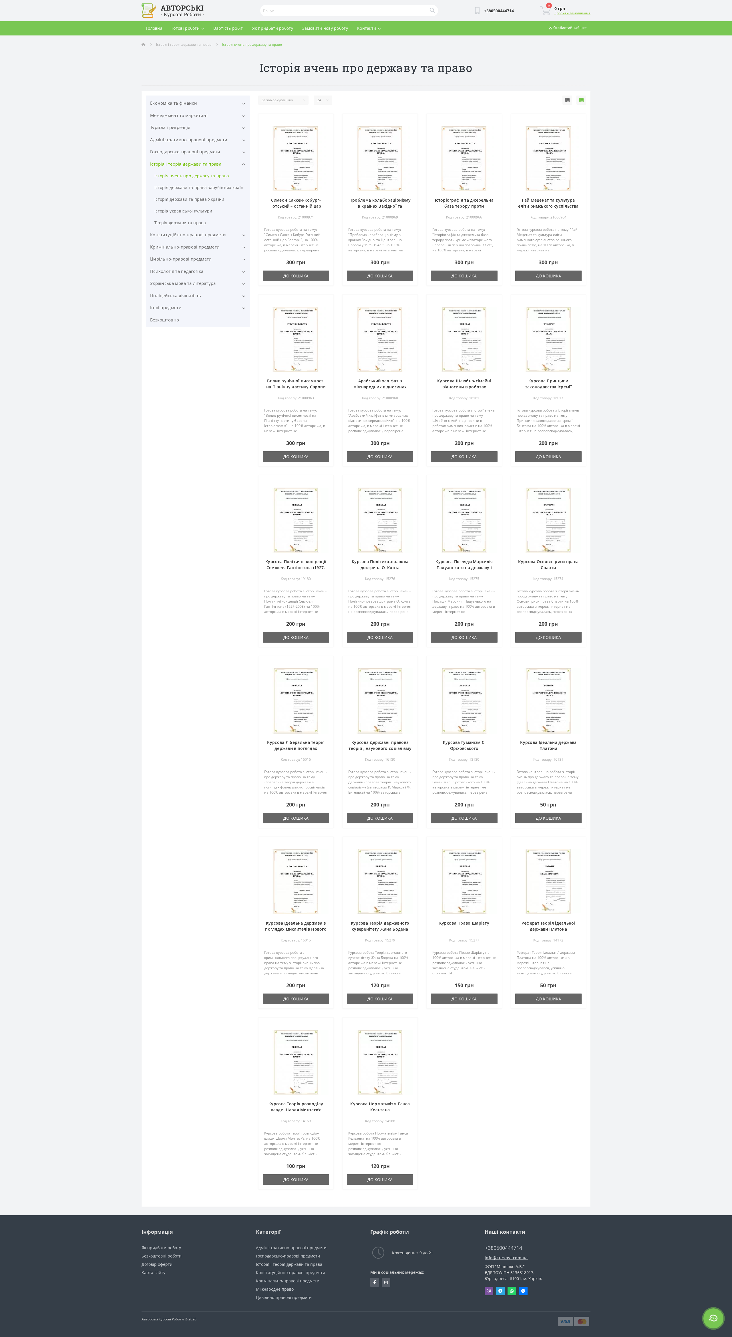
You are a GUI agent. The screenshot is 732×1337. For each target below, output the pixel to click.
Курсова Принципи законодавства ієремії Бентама (548, 387)
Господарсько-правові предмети (185, 151)
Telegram (500, 1291)
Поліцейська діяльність (175, 295)
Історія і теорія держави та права (184, 44)
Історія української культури (183, 211)
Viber (489, 1291)
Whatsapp (512, 1291)
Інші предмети (166, 307)
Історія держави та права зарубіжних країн (198, 187)
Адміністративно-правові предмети (189, 139)
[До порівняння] (324, 130)
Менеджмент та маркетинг (179, 115)
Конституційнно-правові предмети (188, 234)
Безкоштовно (164, 320)
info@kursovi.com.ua (506, 1257)
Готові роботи (186, 28)
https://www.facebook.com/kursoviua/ (374, 1282)
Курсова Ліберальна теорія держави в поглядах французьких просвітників (296, 748)
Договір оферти (157, 1264)
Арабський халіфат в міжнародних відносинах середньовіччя (380, 387)
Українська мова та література (183, 283)
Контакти (366, 28)
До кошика (296, 276)
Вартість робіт (228, 28)
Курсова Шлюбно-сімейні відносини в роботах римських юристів (464, 387)
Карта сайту (153, 1272)
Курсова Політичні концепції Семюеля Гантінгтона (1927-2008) (295, 567)
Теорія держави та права (180, 222)
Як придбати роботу (272, 28)
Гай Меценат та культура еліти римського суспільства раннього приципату (548, 206)
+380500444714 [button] (503, 1248)
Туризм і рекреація (170, 127)
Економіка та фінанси (173, 103)
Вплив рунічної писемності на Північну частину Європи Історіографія (296, 387)
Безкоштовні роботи (162, 1256)
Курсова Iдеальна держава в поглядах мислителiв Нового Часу (296, 929)
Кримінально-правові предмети (185, 247)
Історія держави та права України (189, 199)
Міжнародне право (275, 1289)
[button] (499, 10)
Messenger (523, 1291)
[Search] (432, 10)
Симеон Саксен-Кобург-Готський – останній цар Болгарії (295, 206)
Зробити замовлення (572, 13)
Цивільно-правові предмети (181, 259)
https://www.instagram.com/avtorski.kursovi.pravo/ (386, 1282)
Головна (154, 28)
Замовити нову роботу (325, 28)
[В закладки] (324, 121)
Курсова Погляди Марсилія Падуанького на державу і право (464, 567)
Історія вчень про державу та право (191, 175)
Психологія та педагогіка (176, 271)
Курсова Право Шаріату (464, 923)
